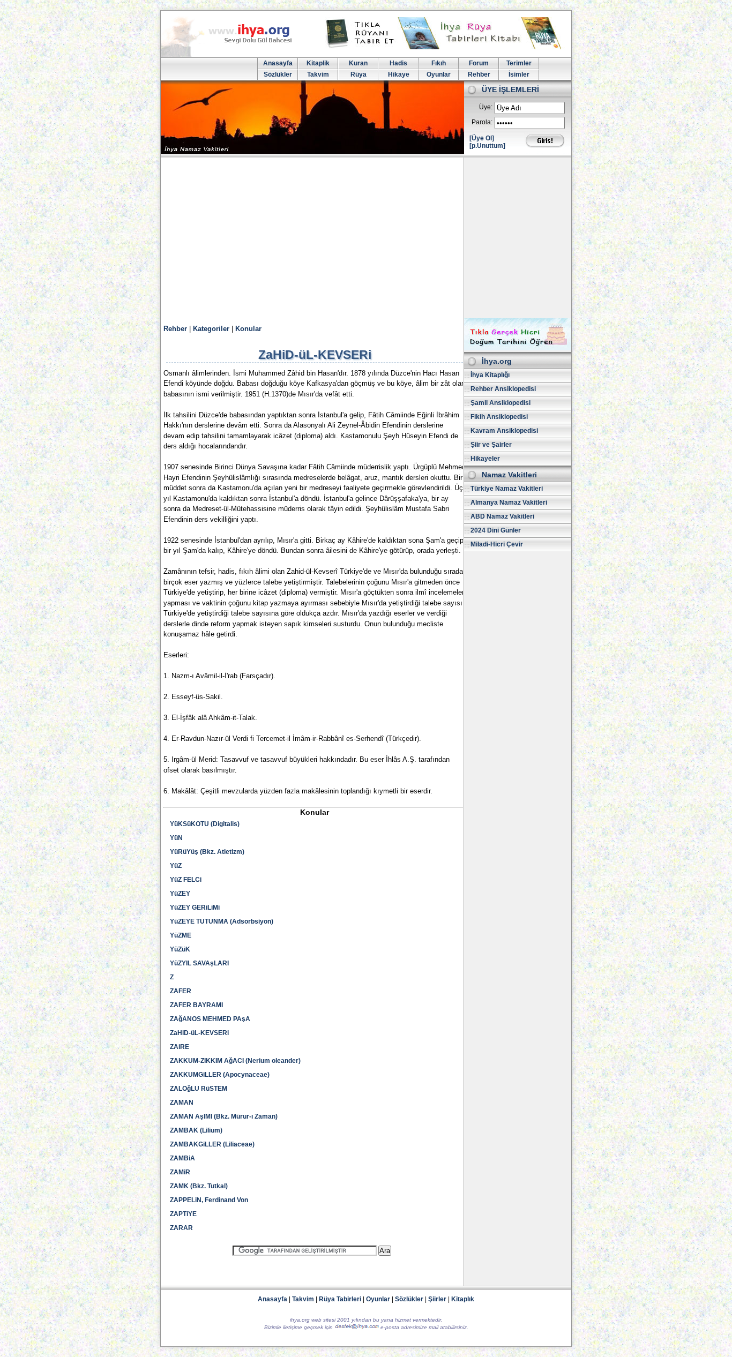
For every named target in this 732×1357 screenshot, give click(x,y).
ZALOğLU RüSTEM (198, 1088)
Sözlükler (278, 74)
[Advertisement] (366, 238)
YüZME (180, 935)
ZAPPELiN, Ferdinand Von (209, 1200)
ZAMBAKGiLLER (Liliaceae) (212, 1144)
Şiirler (437, 1299)
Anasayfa (278, 63)
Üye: (485, 107)
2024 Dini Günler (495, 530)
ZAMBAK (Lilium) (196, 1130)
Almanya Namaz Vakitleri (508, 502)
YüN (176, 838)
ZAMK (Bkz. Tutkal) (199, 1186)
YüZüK (180, 949)
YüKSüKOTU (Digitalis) (205, 824)
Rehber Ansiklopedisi (503, 389)
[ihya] (236, 54)
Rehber (479, 74)
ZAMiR (180, 1172)
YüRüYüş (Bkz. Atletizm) (207, 852)
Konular (248, 329)
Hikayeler (485, 458)
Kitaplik (318, 63)
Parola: (482, 122)
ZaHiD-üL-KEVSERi (199, 1033)
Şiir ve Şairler (491, 444)
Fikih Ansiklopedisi (499, 417)
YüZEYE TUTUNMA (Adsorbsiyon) (221, 921)
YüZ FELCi (185, 879)
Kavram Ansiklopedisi (504, 430)
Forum (479, 63)
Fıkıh (438, 63)
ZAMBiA (182, 1158)
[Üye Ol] (481, 138)
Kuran (358, 63)
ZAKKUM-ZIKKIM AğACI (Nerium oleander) (235, 1060)
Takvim (318, 74)
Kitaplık (462, 1299)
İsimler (519, 74)
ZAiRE (179, 1047)
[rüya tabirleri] (445, 47)
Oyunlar (439, 74)
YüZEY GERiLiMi (195, 907)
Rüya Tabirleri (340, 1299)
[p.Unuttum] (487, 145)
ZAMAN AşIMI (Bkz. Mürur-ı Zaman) (224, 1116)
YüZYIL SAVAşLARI (199, 963)
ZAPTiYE (183, 1214)
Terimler (519, 63)
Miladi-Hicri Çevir (496, 544)
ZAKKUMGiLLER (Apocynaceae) (220, 1074)
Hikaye (398, 74)
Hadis (398, 63)
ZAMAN (181, 1102)
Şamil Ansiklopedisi (500, 403)
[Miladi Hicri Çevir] (517, 348)
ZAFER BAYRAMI (196, 1005)
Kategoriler (211, 329)
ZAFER (180, 991)
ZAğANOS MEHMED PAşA (210, 1019)
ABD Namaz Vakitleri (502, 516)
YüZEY (180, 893)
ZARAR (181, 1228)
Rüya (358, 74)
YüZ (176, 865)
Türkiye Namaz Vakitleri (506, 488)
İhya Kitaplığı (490, 375)
